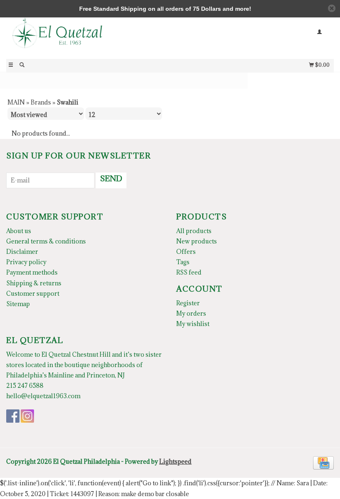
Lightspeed (175, 461)
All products (193, 231)
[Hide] (331, 8)
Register (188, 303)
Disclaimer (22, 252)
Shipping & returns (33, 283)
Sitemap (18, 304)
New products (196, 241)
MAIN (16, 102)
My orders (191, 313)
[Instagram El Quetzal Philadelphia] (27, 416)
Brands (41, 102)
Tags (182, 262)
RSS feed (189, 272)
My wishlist (192, 324)
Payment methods (32, 272)
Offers (186, 252)
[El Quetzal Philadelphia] (88, 37)
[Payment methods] (323, 462)
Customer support (32, 293)
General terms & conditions (46, 241)
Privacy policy (26, 262)
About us (18, 231)
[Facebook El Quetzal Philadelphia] (12, 416)
